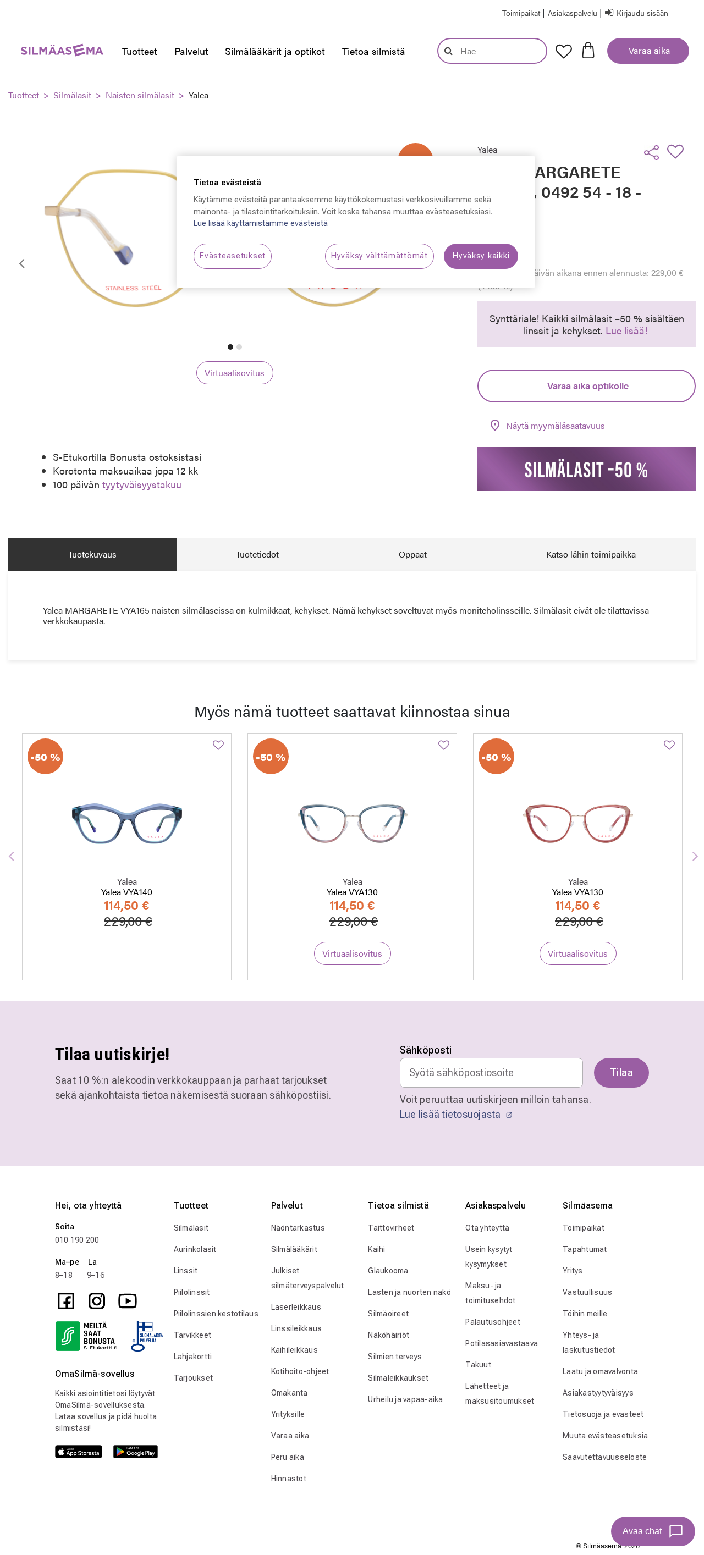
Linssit (186, 1270)
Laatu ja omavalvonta (600, 1371)
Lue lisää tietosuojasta (451, 1114)
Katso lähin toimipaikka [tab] (591, 554)
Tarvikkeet (193, 1335)
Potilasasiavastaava (501, 1343)
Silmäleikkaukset (398, 1378)
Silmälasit (72, 95)
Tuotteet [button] (139, 51)
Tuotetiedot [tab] (257, 554)
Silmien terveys (395, 1356)
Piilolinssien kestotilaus (216, 1313)
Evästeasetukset (233, 256)
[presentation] (140, 51)
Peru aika (287, 1457)
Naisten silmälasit (140, 95)
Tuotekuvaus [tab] (92, 554)
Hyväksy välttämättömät (379, 256)
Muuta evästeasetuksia (605, 1435)
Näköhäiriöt (388, 1335)
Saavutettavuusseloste (605, 1457)
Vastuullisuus (587, 1292)
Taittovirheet (391, 1227)
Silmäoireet (388, 1313)
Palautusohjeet (492, 1321)
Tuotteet (23, 95)
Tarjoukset (193, 1378)
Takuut (478, 1364)
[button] (573, 12)
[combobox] (492, 51)
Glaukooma (388, 1270)
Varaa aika (648, 50)
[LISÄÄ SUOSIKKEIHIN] (678, 151)
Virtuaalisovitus (235, 372)
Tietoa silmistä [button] (373, 51)
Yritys (573, 1270)
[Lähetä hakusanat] (448, 50)
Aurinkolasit (195, 1249)
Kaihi (376, 1249)
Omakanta (289, 1392)
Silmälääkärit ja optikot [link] (275, 51)
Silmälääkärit (294, 1249)
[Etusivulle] (56, 52)
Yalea (198, 95)
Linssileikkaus (296, 1328)
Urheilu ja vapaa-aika (405, 1399)
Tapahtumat (585, 1249)
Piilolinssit (192, 1292)
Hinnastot (288, 1478)
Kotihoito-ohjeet (300, 1371)
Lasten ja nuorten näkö (409, 1292)
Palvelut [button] (191, 51)
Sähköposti (426, 1050)
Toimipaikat (583, 1227)
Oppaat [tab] (413, 554)
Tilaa (621, 1072)
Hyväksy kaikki (481, 256)
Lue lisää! (626, 330)
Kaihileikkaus (294, 1350)
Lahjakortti (193, 1356)
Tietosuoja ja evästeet (603, 1414)
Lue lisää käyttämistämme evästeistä (261, 223)
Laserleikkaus (296, 1307)
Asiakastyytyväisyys (598, 1392)
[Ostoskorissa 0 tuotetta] (588, 48)
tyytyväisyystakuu (142, 484)
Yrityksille (288, 1414)
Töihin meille (585, 1313)
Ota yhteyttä (487, 1227)
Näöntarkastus (298, 1227)
